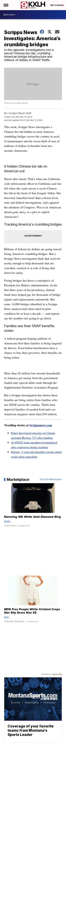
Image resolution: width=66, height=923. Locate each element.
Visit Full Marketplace (51, 479)
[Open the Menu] (6, 5)
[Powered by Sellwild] (57, 674)
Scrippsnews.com (41, 425)
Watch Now (56, 5)
